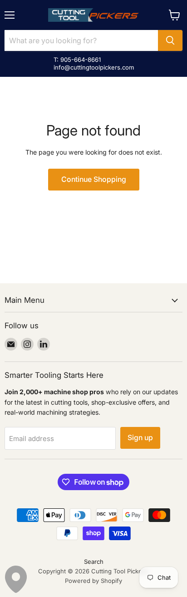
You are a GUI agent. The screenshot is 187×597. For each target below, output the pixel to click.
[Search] (170, 40)
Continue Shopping (93, 179)
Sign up (140, 437)
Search (93, 561)
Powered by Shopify (93, 580)
